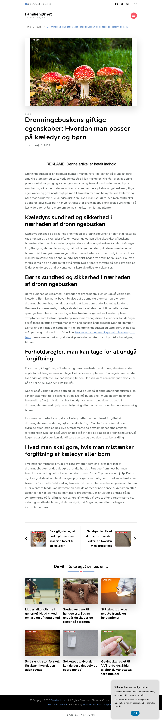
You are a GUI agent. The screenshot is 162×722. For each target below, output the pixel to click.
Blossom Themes (58, 704)
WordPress (89, 704)
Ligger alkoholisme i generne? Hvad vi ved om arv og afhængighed (42, 613)
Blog (28, 114)
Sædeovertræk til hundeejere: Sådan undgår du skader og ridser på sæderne (78, 615)
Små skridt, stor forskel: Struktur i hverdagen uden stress (42, 665)
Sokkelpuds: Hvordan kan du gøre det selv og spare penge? (80, 665)
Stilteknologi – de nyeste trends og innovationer (114, 613)
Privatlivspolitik (105, 704)
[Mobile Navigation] (134, 16)
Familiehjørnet (38, 14)
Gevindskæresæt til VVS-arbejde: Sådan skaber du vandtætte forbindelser (116, 667)
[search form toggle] (135, 4)
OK (135, 713)
